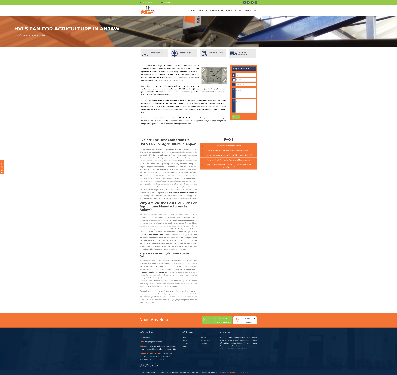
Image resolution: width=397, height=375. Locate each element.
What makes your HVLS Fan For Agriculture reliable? (228, 150)
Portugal (143, 272)
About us (203, 10)
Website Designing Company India (235, 372)
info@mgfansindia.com (150, 2)
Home (193, 10)
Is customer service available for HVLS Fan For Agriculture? (229, 155)
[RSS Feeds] (252, 2)
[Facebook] (244, 2)
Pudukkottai (174, 193)
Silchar (149, 235)
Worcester (184, 193)
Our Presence (205, 340)
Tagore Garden (164, 272)
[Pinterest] (248, 2)
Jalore (191, 193)
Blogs (229, 10)
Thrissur (143, 235)
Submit (236, 117)
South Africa (158, 235)
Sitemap (238, 10)
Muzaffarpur (152, 272)
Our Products (216, 10)
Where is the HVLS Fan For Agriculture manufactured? (228, 160)
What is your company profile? (229, 145)
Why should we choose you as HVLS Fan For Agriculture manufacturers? (229, 166)
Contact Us (250, 10)
